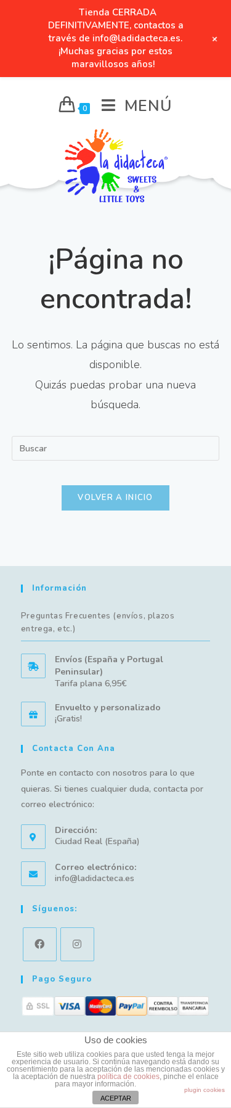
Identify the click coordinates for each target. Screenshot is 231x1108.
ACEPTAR (115, 1098)
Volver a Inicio (115, 497)
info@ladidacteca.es (94, 878)
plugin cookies (204, 1089)
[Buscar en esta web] (116, 448)
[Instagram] (77, 944)
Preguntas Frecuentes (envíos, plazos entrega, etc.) (98, 622)
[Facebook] (40, 944)
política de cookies (128, 1076)
